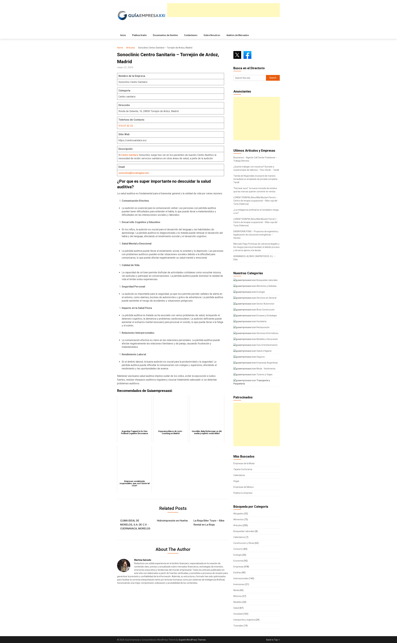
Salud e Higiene (264, 351)
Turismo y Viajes (264, 374)
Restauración (263, 327)
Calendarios (239, 475)
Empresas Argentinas (267, 362)
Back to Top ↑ (273, 639)
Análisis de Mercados (237, 35)
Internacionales (240, 578)
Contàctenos (190, 35)
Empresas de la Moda (243, 463)
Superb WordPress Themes (192, 639)
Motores (237, 596)
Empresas (238, 566)
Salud (236, 608)
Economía (238, 561)
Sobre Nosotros (212, 35)
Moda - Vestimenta (265, 368)
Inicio (123, 35)
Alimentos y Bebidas (266, 286)
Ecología (260, 292)
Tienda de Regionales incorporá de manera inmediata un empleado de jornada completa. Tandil (255, 179)
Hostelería (261, 321)
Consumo (238, 549)
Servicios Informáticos (267, 333)
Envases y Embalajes (266, 315)
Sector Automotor (265, 303)
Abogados (238, 513)
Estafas (237, 572)
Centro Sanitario (129, 154)
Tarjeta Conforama (242, 469)
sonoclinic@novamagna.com (133, 172)
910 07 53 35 (125, 125)
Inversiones (239, 584)
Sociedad (238, 614)
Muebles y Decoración (267, 339)
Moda (236, 590)
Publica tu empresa (242, 493)
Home (120, 47)
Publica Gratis (139, 35)
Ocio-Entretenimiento (267, 345)
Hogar (236, 481)
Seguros (260, 357)
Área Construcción (265, 309)
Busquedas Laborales (243, 531)
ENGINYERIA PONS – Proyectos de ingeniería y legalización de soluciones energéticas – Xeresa (255, 234)
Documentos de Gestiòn (165, 35)
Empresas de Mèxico (243, 487)
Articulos (130, 47)
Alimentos (238, 519)
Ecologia (237, 555)
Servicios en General (266, 298)
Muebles (237, 602)
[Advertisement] (223, 10)
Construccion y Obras (243, 543)
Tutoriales (238, 625)
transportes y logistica (244, 619)
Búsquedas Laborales (267, 280)
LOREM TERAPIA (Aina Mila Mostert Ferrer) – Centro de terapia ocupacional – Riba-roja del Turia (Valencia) (255, 200)
